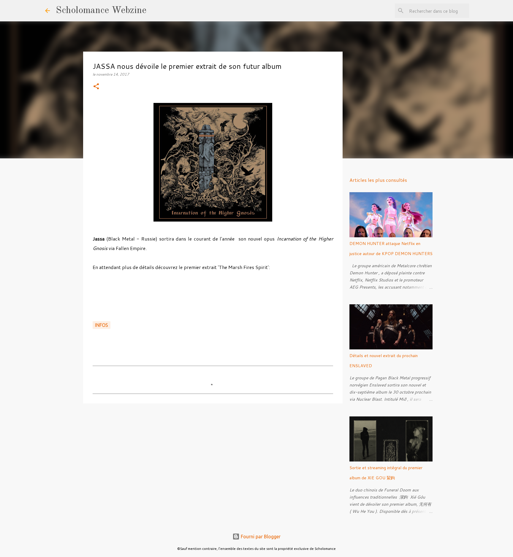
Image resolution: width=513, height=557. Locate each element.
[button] (96, 87)
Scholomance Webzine (101, 10)
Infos (101, 325)
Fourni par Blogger (260, 536)
